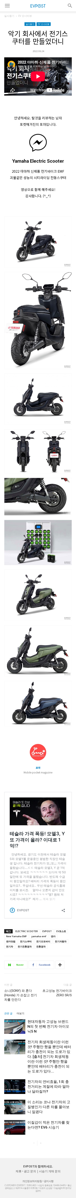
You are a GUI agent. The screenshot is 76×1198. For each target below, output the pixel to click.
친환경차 (41, 946)
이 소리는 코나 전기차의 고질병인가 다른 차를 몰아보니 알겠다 (48, 1107)
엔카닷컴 (10, 941)
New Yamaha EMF (16, 936)
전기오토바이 (43, 941)
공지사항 (49, 1181)
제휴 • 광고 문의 (26, 1171)
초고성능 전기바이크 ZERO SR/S (57, 993)
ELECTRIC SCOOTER (26, 931)
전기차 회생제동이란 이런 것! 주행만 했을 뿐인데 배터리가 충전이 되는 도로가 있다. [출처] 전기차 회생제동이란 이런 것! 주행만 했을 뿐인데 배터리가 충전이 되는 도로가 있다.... (49, 1056)
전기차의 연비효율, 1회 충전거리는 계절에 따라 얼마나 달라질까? (48, 1086)
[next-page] (40, 1143)
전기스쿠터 (26, 941)
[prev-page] (34, 1143)
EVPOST (47, 931)
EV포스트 (61, 931)
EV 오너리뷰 (25, 16)
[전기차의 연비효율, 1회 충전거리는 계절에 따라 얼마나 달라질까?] (14, 1086)
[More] (60, 965)
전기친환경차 (25, 946)
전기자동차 (60, 941)
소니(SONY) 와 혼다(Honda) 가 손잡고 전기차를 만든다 (20, 995)
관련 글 (8, 1013)
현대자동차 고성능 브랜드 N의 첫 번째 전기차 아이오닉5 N (48, 1026)
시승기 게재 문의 (50, 1171)
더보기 (20, 1013)
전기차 (9, 946)
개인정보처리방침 (32, 1181)
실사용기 (9, 16)
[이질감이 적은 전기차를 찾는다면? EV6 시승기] (14, 1127)
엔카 (53, 936)
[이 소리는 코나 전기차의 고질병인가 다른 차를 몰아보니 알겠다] (14, 1107)
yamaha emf (38, 936)
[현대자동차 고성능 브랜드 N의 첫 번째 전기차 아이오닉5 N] (14, 1026)
